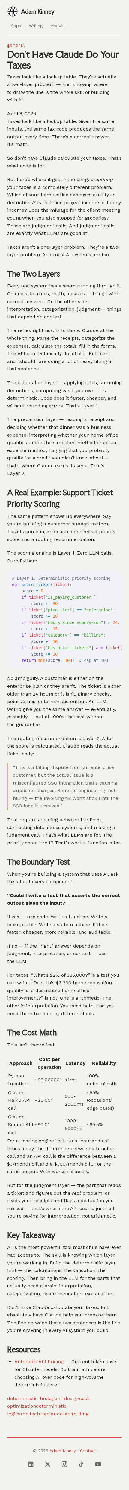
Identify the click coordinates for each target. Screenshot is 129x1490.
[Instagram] (64, 1464)
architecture (32, 1414)
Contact (88, 1450)
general (16, 45)
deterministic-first (28, 1398)
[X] (47, 1464)
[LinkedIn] (31, 1464)
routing (80, 1414)
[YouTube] (98, 1464)
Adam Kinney (63, 1450)
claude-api (59, 1414)
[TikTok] (81, 1464)
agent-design (64, 1398)
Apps (16, 25)
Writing (36, 25)
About (57, 25)
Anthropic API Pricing (39, 1361)
